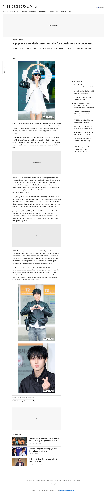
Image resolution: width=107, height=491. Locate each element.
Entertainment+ (57, 480)
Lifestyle (65, 480)
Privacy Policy (45, 490)
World (69, 480)
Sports (21, 40)
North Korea (50, 480)
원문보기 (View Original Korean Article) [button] (23, 401)
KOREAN (102, 7)
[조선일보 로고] (21, 6)
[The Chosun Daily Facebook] (52, 484)
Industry (43, 480)
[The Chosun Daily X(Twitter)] (55, 484)
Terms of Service (36, 490)
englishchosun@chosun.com (67, 490)
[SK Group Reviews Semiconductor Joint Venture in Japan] (19, 462)
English (14, 40)
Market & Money (36, 480)
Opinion (74, 480)
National (29, 480)
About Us (52, 490)
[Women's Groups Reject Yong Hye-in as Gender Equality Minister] (19, 451)
